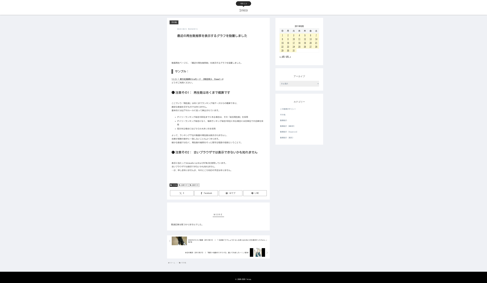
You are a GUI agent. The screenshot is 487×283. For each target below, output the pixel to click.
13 (311, 39)
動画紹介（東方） (287, 138)
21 (316, 43)
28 (316, 47)
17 (294, 43)
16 (288, 43)
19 (305, 43)
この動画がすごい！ (288, 109)
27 (311, 47)
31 (294, 50)
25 (299, 47)
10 (294, 39)
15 (282, 43)
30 (288, 50)
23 (288, 47)
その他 (174, 185)
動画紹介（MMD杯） (287, 126)
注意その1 (184, 185)
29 (282, 50)
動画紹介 (283, 120)
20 (311, 43)
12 (305, 39)
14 (316, 39)
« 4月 (282, 57)
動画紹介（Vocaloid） (289, 132)
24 (294, 47)
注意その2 (195, 185)
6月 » (288, 57)
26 (305, 47)
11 (299, 39)
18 (299, 43)
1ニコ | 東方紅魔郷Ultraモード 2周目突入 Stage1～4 (197, 79)
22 (282, 47)
